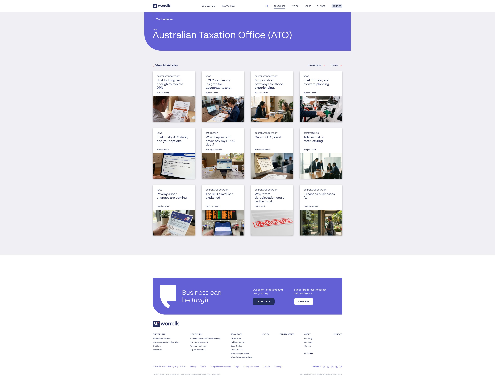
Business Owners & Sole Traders (166, 342)
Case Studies (236, 346)
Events (265, 334)
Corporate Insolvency (199, 342)
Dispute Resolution (197, 350)
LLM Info (266, 367)
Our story (308, 339)
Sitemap (278, 367)
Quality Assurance (251, 367)
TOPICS (334, 66)
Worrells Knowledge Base (241, 357)
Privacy (193, 367)
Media (203, 367)
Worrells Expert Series (240, 353)
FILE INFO (308, 353)
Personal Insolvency (198, 346)
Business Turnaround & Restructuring (205, 339)
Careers (307, 346)
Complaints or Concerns (220, 367)
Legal (237, 367)
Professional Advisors (162, 339)
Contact (337, 6)
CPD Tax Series (287, 334)
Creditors (157, 346)
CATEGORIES (314, 66)
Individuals (157, 350)
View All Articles (166, 65)
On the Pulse (164, 19)
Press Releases (237, 350)
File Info (321, 6)
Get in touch (263, 301)
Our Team (308, 342)
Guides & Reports (238, 342)
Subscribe (303, 301)
